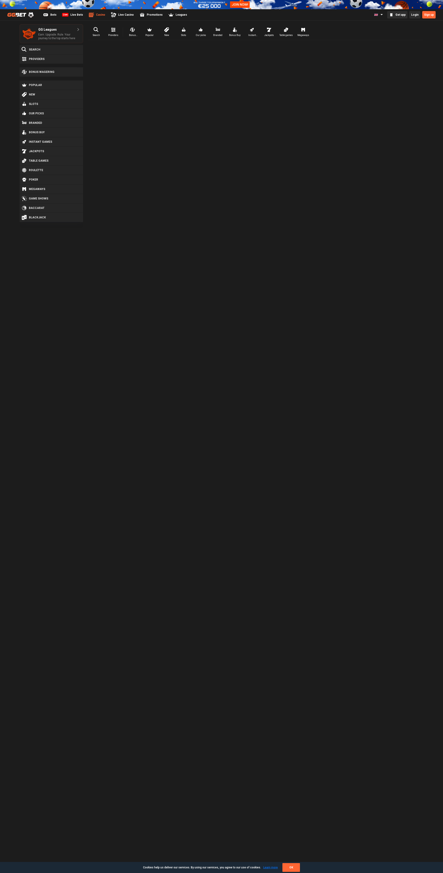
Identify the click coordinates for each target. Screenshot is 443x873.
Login (415, 14)
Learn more (270, 867)
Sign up (429, 14)
